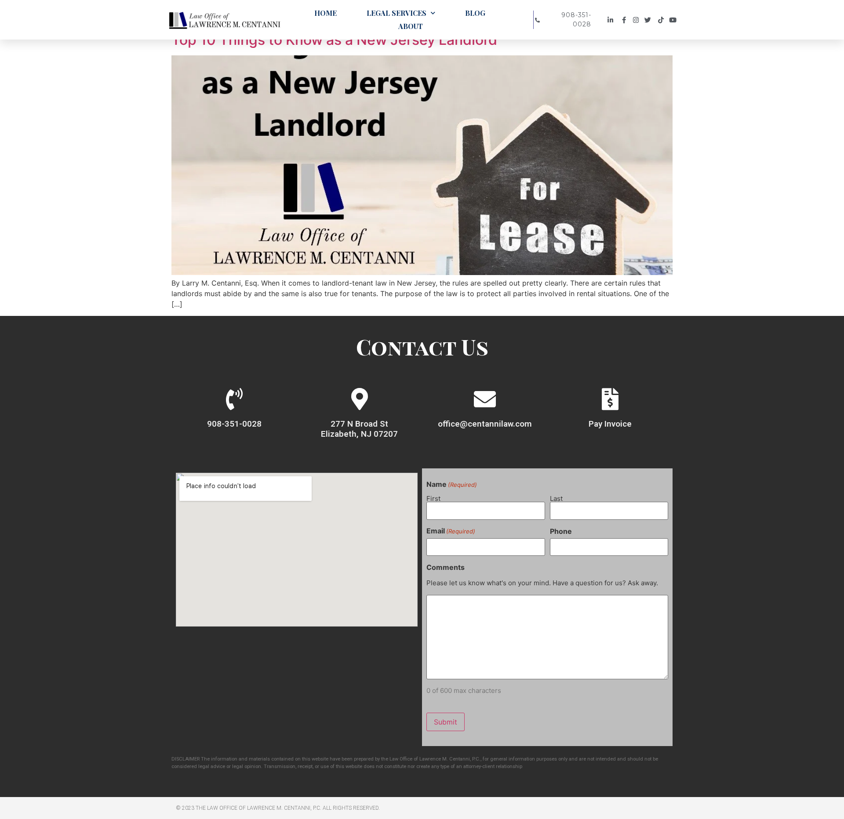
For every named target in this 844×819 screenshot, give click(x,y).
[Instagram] (637, 20)
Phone (561, 531)
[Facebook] (624, 20)
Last (556, 498)
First (433, 498)
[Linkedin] (611, 20)
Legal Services (396, 13)
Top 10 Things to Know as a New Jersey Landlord (334, 39)
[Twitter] (650, 20)
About (410, 26)
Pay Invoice (610, 424)
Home (325, 13)
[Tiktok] (662, 20)
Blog (475, 13)
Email (450, 530)
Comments (445, 567)
